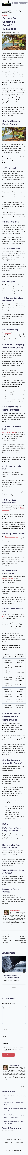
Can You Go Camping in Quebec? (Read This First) (6, 938)
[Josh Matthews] (6, 913)
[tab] (12, 987)
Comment (6, 1008)
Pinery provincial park (11, 537)
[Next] (24, 971)
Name (5, 1029)
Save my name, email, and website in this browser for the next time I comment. (14, 1049)
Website (5, 1043)
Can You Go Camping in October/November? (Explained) (20, 938)
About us (9, 1139)
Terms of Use (17, 1139)
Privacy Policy (9, 1142)
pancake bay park (7, 578)
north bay (8, 333)
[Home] (2, 11)
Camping (4, 15)
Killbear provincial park (9, 432)
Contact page (19, 1142)
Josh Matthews (7, 32)
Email (5, 1036)
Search (22, 1086)
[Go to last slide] (4, 971)
